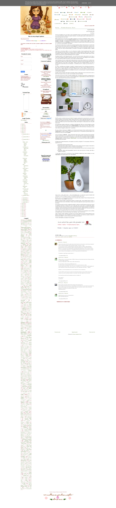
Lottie (26, 363)
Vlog (27, 481)
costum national (23, 291)
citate (28, 282)
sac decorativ (28, 435)
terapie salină (82, 76)
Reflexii (24, 426)
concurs (59, 236)
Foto (22, 318)
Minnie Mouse (23, 383)
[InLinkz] (45, 130)
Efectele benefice (73, 138)
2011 (23, 214)
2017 (23, 206)
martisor (29, 370)
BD (23, 256)
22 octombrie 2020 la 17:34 (63, 255)
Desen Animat (28, 302)
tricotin (25, 473)
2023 (23, 128)
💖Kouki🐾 (81, 16)
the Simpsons (23, 466)
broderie (30, 262)
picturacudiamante (24, 406)
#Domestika (29, 220)
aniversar (29, 246)
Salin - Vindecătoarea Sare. (65, 27)
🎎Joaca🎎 (91, 14)
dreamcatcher (24, 309)
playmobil (30, 407)
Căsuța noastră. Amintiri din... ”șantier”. (25, 177)
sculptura (22, 445)
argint (28, 250)
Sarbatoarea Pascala (28, 440)
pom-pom (30, 409)
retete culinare (29, 428)
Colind (30, 285)
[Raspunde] (65, 242)
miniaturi (22, 382)
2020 (23, 132)
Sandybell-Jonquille (28, 437)
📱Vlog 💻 (65, 23)
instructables (27, 341)
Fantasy (22, 312)
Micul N (24, 379)
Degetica (28, 301)
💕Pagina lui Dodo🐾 (88, 16)
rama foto (25, 424)
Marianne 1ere (29, 369)
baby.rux (24, 113)
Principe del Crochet (24, 414)
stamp (30, 453)
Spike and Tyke (26, 453)
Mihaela (30, 380)
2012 (23, 213)
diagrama (25, 303)
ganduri (62, 236)
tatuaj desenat (23, 462)
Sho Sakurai (23, 449)
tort (26, 472)
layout (24, 358)
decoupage (23, 301)
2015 (23, 209)
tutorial (30, 473)
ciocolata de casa (23, 282)
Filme (30, 314)
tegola (26, 463)
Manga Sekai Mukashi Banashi (26, 367)
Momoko (24, 387)
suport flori (29, 457)
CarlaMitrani (25, 272)
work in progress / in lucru (26, 485)
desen (22, 302)
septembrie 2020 (25, 195)
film (27, 314)
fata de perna (29, 312)
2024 (23, 127)
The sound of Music (28, 466)
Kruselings (22, 355)
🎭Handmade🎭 (85, 14)
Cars (23, 273)
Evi (29, 311)
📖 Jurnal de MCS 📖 (58, 23)
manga (24, 366)
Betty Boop (24, 258)
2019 (23, 203)
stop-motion (25, 454)
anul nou (30, 248)
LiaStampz (22, 360)
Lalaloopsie (28, 356)
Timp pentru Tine (28, 467)
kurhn (27, 355)
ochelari (24, 393)
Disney (25, 304)
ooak (22, 394)
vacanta (30, 474)
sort (21, 453)
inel (30, 339)
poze (67, 236)
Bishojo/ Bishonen (28, 259)
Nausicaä (22, 390)
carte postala (26, 274)
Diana (59, 242)
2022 (23, 129)
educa (29, 310)
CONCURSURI (46, 76)
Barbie (22, 255)
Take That (24, 461)
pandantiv (23, 398)
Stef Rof (59, 282)
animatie (27, 245)
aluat (29, 242)
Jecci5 (27, 344)
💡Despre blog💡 (78, 14)
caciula (25, 266)
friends (27, 319)
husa (22, 337)
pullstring (28, 420)
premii (22, 413)
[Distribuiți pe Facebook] (60, 235)
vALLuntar (22, 476)
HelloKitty (30, 334)
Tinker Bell (25, 468)
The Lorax (28, 465)
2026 (23, 124)
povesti (65, 236)
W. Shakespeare (29, 482)
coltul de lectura (26, 286)
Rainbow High (29, 423)
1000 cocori (23, 224)
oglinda (29, 393)
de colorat (25, 299)
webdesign (30, 483)
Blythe (30, 260)
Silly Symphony (27, 450)
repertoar (30, 426)
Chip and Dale (27, 281)
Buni (30, 265)
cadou (30, 266)
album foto (24, 241)
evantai (26, 311)
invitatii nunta (25, 343)
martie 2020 (25, 199)
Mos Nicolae (29, 387)
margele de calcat (23, 369)
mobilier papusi (24, 386)
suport (24, 457)
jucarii (30, 344)
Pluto (27, 408)
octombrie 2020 (25, 139)
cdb (24, 277)
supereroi (30, 456)
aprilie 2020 (25, 197)
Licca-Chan (23, 361)
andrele (24, 244)
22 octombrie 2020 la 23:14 (63, 298)
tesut (28, 464)
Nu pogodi (25, 391)
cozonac (22, 292)
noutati (30, 390)
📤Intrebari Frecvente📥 (73, 16)
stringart (30, 454)
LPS (29, 363)
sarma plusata (26, 441)
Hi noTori (24, 335)
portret (22, 411)
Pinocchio (25, 407)
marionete (24, 370)
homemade (29, 335)
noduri (27, 390)
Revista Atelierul (28, 429)
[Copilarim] (26, 109)
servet (28, 447)
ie (23, 339)
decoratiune (24, 300)
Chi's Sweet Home (26, 280)
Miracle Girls (29, 383)
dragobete (24, 308)
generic (24, 323)
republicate (25, 427)
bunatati (23, 265)
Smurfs (25, 452)
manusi (30, 367)
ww (30, 486)
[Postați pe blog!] (57, 235)
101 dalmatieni (25, 225)
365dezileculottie (27, 228)
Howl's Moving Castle (27, 336)
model (30, 386)
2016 (23, 207)
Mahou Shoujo (29, 364)
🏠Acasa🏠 (57, 12)
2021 (23, 131)
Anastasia (30, 243)
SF (23, 448)
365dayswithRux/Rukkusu (26, 227)
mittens (23, 384)
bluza (27, 260)
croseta (22, 294)
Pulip (25, 420)
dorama (24, 307)
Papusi (23, 402)
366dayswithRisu (24, 229)
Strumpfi (28, 455)
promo (22, 417)
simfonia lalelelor (23, 451)
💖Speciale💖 (88, 19)
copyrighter (24, 290)
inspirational (25, 340)
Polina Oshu (25, 409)
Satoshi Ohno (23, 442)
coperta (28, 287)
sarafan (30, 438)
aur (30, 251)
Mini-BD (29, 381)
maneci (30, 365)
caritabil (30, 271)
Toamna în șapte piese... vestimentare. (25, 192)
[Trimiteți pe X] (59, 235)
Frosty (22, 321)
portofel (29, 410)
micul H (30, 378)
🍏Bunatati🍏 (82, 12)
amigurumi (23, 243)
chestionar (29, 279)
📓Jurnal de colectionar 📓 (82, 21)
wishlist (24, 484)
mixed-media (29, 384)
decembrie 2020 (25, 134)
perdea (27, 403)
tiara (23, 467)
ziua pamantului (29, 488)
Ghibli (28, 323)
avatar (24, 252)
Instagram (29, 340)
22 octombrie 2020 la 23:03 (63, 291)
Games (27, 321)
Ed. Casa (30, 309)
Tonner (22, 472)
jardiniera (30, 343)
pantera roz (29, 399)
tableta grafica (24, 460)
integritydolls (23, 342)
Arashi (23, 250)
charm (26, 279)
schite (30, 443)
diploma (30, 303)
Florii (28, 316)
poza (22, 412)
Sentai (24, 446)
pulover (22, 421)
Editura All (24, 310)
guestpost (22, 325)
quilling (22, 423)
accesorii (22, 232)
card (25, 271)
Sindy (29, 451)
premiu (28, 413)
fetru (22, 314)
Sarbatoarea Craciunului (26, 439)
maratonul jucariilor (26, 368)
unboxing (25, 474)
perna (30, 403)
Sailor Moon (23, 436)
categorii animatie (28, 276)
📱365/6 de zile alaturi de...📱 (71, 21)
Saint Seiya (28, 436)
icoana (28, 338)
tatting (29, 461)
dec (29, 299)
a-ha (25, 231)
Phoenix (28, 404)
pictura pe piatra (24, 405)
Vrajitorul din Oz (23, 482)
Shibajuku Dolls (28, 448)
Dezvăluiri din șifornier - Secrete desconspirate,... (25, 154)
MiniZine (28, 382)
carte (26, 273)
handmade (24, 332)
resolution (22, 428)
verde (30, 476)
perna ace (23, 404)
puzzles (27, 422)
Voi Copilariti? (45, 114)
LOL (21, 363)
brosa (24, 263)
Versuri (26, 477)
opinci (29, 394)
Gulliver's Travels (28, 325)
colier (24, 285)
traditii (30, 472)
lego (28, 359)
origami (22, 397)
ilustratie (27, 339)
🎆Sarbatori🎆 (72, 19)
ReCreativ (29, 425)
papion (24, 400)
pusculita (27, 421)
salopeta (22, 437)
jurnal (28, 346)
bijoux (22, 259)
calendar (22, 269)
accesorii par (27, 232)
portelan (24, 410)
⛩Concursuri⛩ (64, 15)
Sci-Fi (24, 444)
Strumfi (24, 455)
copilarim (59, 257)
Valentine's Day (26, 475)
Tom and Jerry (29, 469)
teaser (27, 462)
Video (26, 480)
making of (25, 365)
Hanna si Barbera (24, 333)
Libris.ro (28, 360)
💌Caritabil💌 (89, 12)
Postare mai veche (92, 332)
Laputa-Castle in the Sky (24, 357)
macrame (22, 364)
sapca (27, 438)
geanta (30, 322)
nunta (30, 391)
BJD (23, 260)
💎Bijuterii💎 (76, 12)
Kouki (27, 354)
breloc (25, 262)
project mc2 (27, 415)
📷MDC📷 (63, 21)
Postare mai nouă (57, 332)
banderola (22, 254)
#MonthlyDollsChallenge (27, 221)
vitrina (22, 481)
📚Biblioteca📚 (69, 12)
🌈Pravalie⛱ (57, 19)
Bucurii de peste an (25, 264)
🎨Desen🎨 (71, 14)
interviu (30, 342)
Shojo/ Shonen (29, 449)
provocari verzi (28, 419)
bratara (30, 261)
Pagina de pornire (74, 332)
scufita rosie (28, 444)
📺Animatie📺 (62, 12)
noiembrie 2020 (25, 136)
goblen (22, 324)
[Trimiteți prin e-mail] (56, 235)
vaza (27, 476)
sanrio (24, 438)
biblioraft (28, 258)
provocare (29, 417)
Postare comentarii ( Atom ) (77, 334)
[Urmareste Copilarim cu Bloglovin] (46, 119)
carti (26, 275)
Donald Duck (29, 306)
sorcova (29, 452)
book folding (25, 261)
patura (30, 402)
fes (29, 313)
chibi (22, 281)
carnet (30, 272)
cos (29, 290)
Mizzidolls (30, 385)
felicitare (24, 313)
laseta (30, 357)
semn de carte (29, 445)
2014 (23, 210)
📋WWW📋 (71, 23)
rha (23, 116)
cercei (26, 278)
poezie (30, 408)
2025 (23, 125)
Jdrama (23, 344)
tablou (30, 460)
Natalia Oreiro (27, 389)
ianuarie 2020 (25, 202)
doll (24, 306)
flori (26, 315)
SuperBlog (70, 236)
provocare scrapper (28, 418)
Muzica (30, 388)
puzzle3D (22, 422)
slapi (21, 452)
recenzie (25, 425)
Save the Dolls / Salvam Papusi (26, 443)
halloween (22, 329)
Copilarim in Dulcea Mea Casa (26, 288)
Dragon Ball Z (29, 308)
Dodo (30, 304)
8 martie (25, 230)
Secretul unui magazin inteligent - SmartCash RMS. (25, 161)
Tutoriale (45, 113)
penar (24, 403)
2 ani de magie (25, 179)
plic (23, 408)
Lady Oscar (22, 356)
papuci (28, 400)
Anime (22, 246)
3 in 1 (30, 225)
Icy (30, 338)
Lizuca (29, 362)
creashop (26, 292)
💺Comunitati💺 (57, 14)
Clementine (22, 283)
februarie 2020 (25, 200)
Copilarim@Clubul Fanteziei (27, 289)
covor (29, 291)
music (24, 388)
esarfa (22, 311)
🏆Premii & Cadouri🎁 (64, 19)
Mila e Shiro (24, 381)
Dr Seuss (30, 307)
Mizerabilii (25, 385)
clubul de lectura (29, 284)
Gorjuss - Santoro (27, 324)
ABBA (29, 231)
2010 (23, 216)
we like (24, 483)
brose (29, 263)
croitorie (27, 293)
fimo (23, 315)
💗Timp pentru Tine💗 (80, 19)
